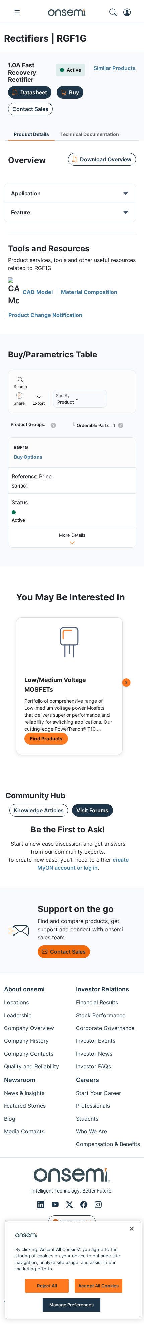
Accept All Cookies (98, 1285)
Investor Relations (102, 989)
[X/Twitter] (70, 1205)
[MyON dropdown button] (129, 12)
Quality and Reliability (31, 1066)
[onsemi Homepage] (67, 12)
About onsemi (24, 989)
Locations (16, 1002)
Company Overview (29, 1028)
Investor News (94, 1053)
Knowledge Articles (39, 810)
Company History (26, 1040)
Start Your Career (98, 1093)
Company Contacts (28, 1053)
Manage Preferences (71, 1304)
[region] (73, 1270)
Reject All (47, 1285)
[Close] (131, 1228)
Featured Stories (25, 1105)
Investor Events (95, 1040)
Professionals (93, 1105)
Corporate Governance (105, 1028)
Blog (9, 1118)
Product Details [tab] (31, 134)
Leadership (18, 1015)
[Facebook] (84, 1205)
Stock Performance (100, 1015)
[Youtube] (56, 1205)
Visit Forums (92, 810)
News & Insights (24, 1093)
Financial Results (97, 1002)
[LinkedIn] (41, 1205)
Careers (87, 1079)
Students (87, 1118)
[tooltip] (39, 399)
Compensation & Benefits (108, 1144)
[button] (30, 292)
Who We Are (91, 1131)
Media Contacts (24, 1131)
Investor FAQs (93, 1066)
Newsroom (19, 1079)
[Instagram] (98, 1205)
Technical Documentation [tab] (89, 134)
